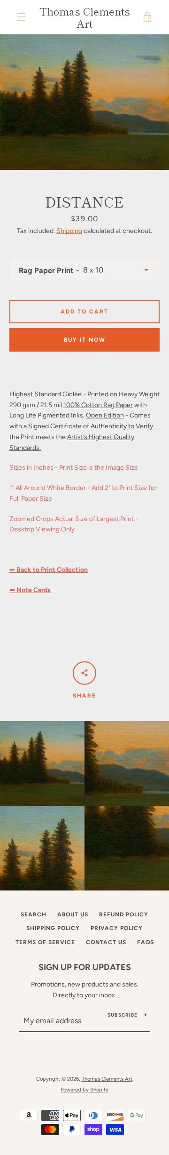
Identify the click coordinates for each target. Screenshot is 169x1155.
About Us (72, 914)
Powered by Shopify (84, 1089)
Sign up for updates (84, 967)
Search (33, 914)
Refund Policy (123, 914)
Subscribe (123, 1015)
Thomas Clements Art (84, 17)
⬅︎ (48, 570)
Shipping (69, 231)
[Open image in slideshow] (84, 102)
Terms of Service (45, 942)
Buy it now (85, 340)
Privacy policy (117, 928)
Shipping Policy (53, 928)
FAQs (145, 942)
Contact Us (106, 942)
